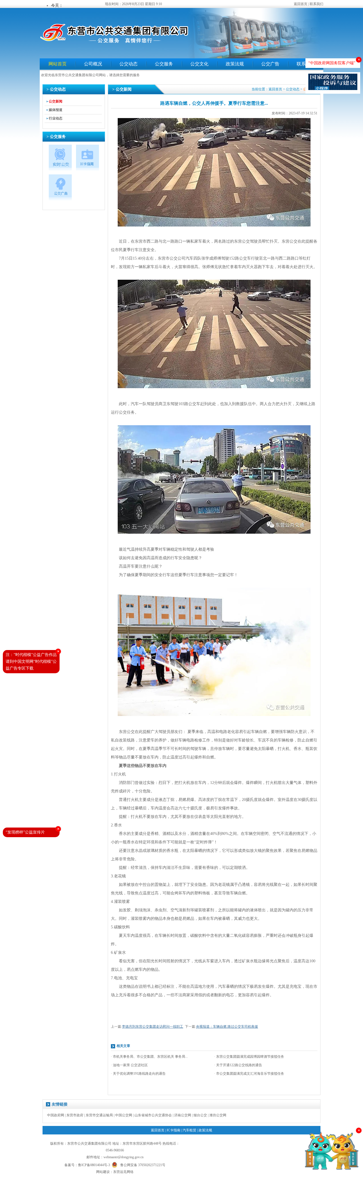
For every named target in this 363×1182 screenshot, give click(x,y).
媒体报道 (55, 110)
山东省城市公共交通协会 (153, 1115)
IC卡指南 (173, 1130)
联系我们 (316, 4)
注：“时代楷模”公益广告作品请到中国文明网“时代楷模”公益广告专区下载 (31, 661)
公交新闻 (55, 101)
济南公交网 (182, 1115)
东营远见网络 (123, 1172)
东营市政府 (74, 1115)
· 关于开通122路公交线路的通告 (238, 1065)
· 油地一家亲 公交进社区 (129, 1065)
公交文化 (199, 63)
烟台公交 (200, 1115)
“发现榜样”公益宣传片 (25, 832)
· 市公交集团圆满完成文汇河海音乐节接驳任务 (249, 1074)
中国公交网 (123, 1115)
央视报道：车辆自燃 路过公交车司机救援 (227, 1027)
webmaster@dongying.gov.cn (123, 1157)
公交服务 (164, 63)
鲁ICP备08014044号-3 (94, 1165)
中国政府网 (55, 1115)
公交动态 (128, 63)
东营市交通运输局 (99, 1115)
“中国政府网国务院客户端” (331, 63)
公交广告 (270, 63)
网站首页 (57, 63)
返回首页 (300, 4)
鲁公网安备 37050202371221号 (142, 1164)
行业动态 (55, 118)
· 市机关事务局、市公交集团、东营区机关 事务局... (149, 1057)
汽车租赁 (189, 1130)
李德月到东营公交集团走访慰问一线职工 (152, 1027)
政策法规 (235, 63)
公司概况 (93, 63)
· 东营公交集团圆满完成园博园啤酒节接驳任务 (249, 1057)
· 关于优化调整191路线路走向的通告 (138, 1074)
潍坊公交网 (217, 1115)
